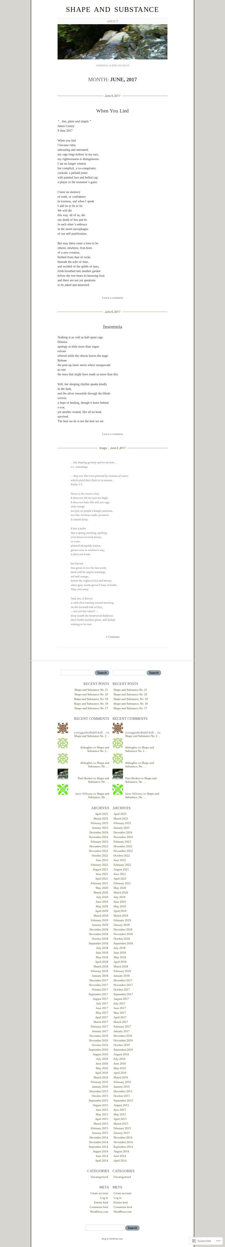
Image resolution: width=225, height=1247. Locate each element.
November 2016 (98, 1040)
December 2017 (98, 980)
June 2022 (102, 860)
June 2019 (102, 901)
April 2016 (101, 1072)
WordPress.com (99, 1211)
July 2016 (102, 1059)
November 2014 (98, 1142)
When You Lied (112, 111)
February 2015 (99, 1128)
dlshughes (86, 747)
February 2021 (99, 883)
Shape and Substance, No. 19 (91, 699)
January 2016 (100, 1086)
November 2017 (98, 985)
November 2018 (98, 934)
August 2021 (100, 869)
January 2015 (100, 1133)
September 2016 (98, 1049)
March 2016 (101, 1077)
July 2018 (102, 948)
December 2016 (98, 1035)
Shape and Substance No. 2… (91, 736)
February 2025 (99, 823)
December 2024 (98, 832)
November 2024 (98, 837)
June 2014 (102, 1156)
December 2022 (98, 846)
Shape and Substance (112, 9)
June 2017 (102, 1008)
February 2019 (99, 920)
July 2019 (102, 897)
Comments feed (99, 1207)
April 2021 (101, 878)
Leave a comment (112, 297)
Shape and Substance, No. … (98, 764)
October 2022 (100, 855)
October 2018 (100, 938)
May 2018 (102, 957)
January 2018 (100, 975)
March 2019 (101, 915)
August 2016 (100, 1054)
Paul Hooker (85, 778)
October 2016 (100, 1045)
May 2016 (102, 1068)
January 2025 (100, 827)
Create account (99, 1193)
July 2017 (102, 1003)
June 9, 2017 (112, 96)
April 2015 (101, 1119)
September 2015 (98, 1100)
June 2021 (102, 874)
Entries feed (101, 1202)
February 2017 (99, 1026)
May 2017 (102, 1012)
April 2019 (101, 911)
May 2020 (102, 888)
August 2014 (100, 1151)
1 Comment (113, 636)
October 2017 (100, 989)
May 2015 (102, 1114)
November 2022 (98, 851)
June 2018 (102, 952)
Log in (104, 1197)
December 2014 (98, 1137)
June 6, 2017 (112, 311)
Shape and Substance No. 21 (91, 689)
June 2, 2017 (118, 448)
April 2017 (101, 1017)
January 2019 (100, 925)
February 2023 (99, 841)
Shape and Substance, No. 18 (91, 703)
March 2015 (101, 1123)
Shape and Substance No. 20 (91, 694)
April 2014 (101, 1160)
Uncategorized (99, 1177)
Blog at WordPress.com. (112, 1239)
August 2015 (100, 1105)
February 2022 (99, 864)
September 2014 (98, 1146)
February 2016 (99, 1082)
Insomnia (112, 327)
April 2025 (101, 814)
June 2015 (102, 1109)
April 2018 (101, 961)
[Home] (112, 58)
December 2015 (98, 1091)
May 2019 (102, 906)
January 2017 (100, 1031)
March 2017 (101, 1022)
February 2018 (99, 971)
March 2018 (101, 966)
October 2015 (100, 1096)
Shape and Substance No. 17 (91, 708)
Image (103, 448)
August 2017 (100, 998)
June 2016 (102, 1063)
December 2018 (98, 929)
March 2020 (101, 892)
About (112, 21)
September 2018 (98, 943)
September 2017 (98, 994)
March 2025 (101, 818)
